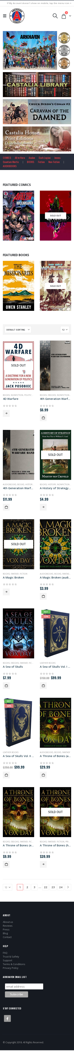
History (29, 484)
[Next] (68, 887)
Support (7, 960)
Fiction (41, 162)
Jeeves (57, 158)
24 (60, 887)
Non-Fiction (54, 162)
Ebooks (52, 395)
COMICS (7, 158)
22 (45, 887)
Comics (10, 218)
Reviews (8, 925)
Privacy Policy (10, 968)
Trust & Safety (11, 956)
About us (8, 922)
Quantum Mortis (11, 162)
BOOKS (30, 162)
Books (10, 288)
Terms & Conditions (14, 964)
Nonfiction (17, 395)
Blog (5, 933)
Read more (26, 237)
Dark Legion (44, 158)
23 (53, 887)
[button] (6, 16)
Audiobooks (9, 484)
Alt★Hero (20, 158)
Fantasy (15, 573)
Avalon (32, 158)
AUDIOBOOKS (10, 166)
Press (6, 929)
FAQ (5, 952)
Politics (28, 395)
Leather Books (47, 663)
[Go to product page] (55, 366)
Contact (7, 937)
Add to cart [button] (65, 237)
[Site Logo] (16, 15)
